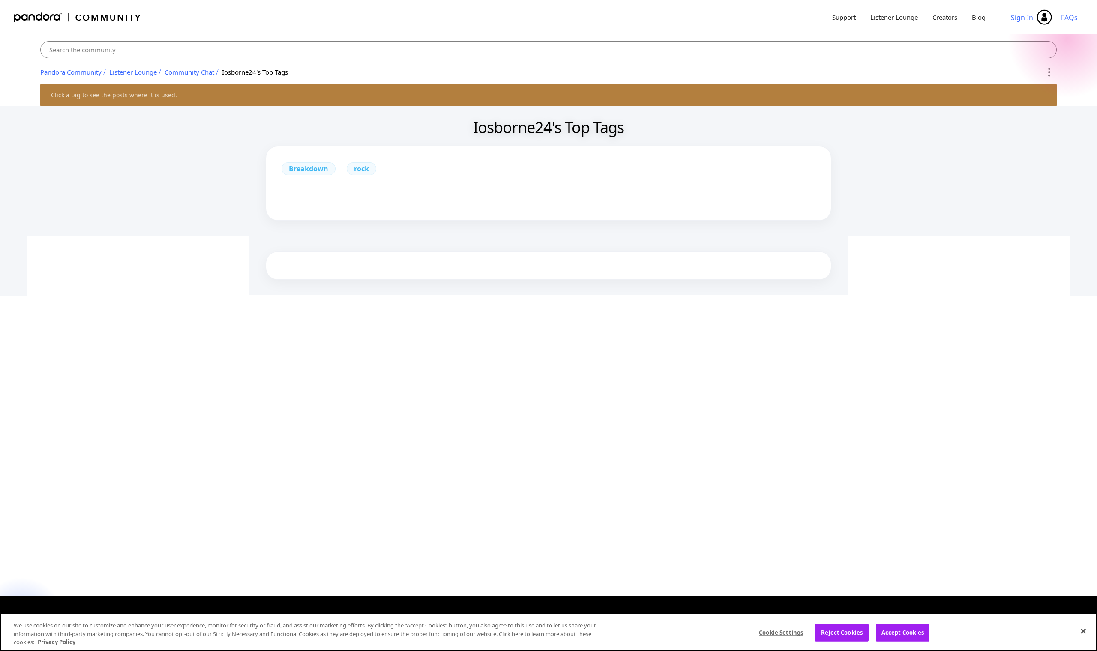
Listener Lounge (894, 17)
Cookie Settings (781, 632)
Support (844, 17)
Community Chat (189, 72)
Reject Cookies (842, 632)
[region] (548, 632)
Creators (944, 17)
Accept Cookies (902, 632)
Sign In (1022, 17)
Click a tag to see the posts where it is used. (114, 95)
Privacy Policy (56, 642)
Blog (979, 17)
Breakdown (308, 168)
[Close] (1083, 630)
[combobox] (548, 49)
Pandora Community (78, 17)
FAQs (1069, 17)
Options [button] (1049, 72)
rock (361, 168)
